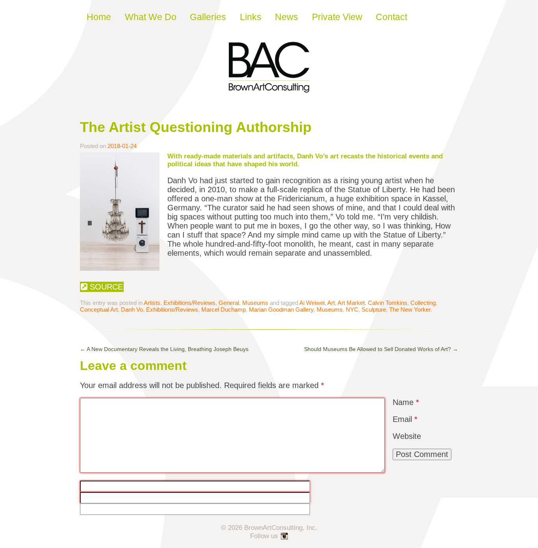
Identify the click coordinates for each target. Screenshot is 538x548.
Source (105, 286)
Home (99, 17)
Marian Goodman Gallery (281, 309)
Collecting (423, 302)
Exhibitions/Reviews (189, 302)
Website (407, 436)
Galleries (208, 17)
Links (251, 17)
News (286, 17)
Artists (152, 302)
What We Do (150, 17)
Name (406, 402)
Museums (255, 302)
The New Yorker (409, 309)
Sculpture (374, 309)
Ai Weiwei (312, 302)
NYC (352, 309)
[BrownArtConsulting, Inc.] (269, 87)
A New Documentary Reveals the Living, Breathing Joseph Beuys (164, 349)
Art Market (351, 302)
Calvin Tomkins (387, 302)
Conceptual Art (99, 309)
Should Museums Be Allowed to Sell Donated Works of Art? (381, 349)
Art (331, 302)
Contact (391, 17)
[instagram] (285, 537)
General (229, 302)
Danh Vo (132, 309)
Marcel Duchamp (223, 309)
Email (405, 419)
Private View (337, 17)
